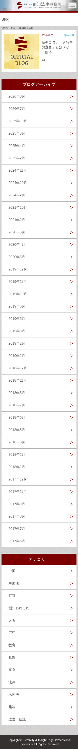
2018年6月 (16, 417)
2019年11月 (17, 281)
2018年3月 (16, 442)
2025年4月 (16, 146)
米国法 (13, 694)
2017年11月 (17, 491)
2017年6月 (16, 541)
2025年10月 (17, 121)
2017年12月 (17, 479)
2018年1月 (16, 467)
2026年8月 (16, 96)
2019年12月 (17, 269)
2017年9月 (16, 504)
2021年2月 (16, 220)
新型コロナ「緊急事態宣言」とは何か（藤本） (57, 47)
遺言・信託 (17, 719)
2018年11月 (17, 380)
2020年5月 (16, 232)
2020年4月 (16, 244)
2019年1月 (16, 356)
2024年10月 (17, 183)
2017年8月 (16, 516)
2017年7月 (16, 529)
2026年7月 (16, 109)
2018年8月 (16, 393)
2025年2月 (16, 158)
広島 (11, 633)
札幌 (11, 657)
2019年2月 (16, 343)
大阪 (11, 620)
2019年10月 (17, 294)
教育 (11, 645)
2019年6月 (16, 306)
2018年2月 (16, 454)
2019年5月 (16, 319)
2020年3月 (16, 257)
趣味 (11, 707)
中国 (11, 571)
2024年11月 (17, 170)
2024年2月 (16, 195)
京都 (11, 596)
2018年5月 (16, 430)
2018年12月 (17, 368)
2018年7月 (16, 405)
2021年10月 (17, 207)
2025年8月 (16, 133)
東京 (11, 670)
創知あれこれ (18, 608)
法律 (11, 682)
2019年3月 (16, 331)
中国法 (13, 583)
